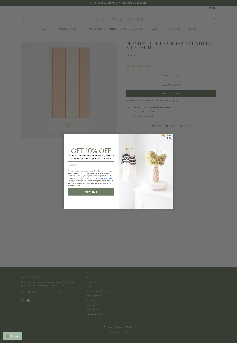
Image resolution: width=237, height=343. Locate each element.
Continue (91, 191)
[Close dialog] (169, 138)
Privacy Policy (107, 178)
